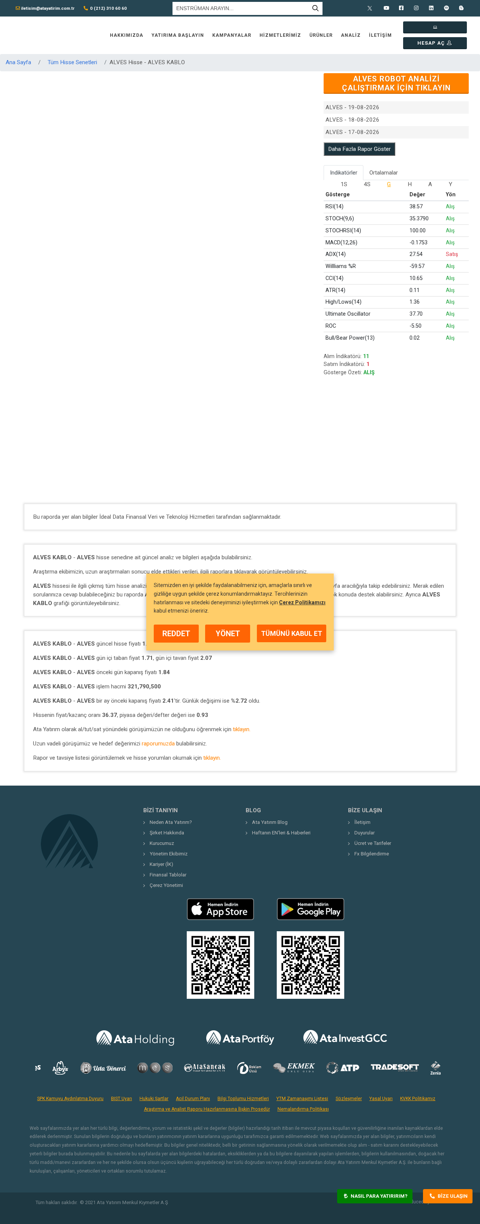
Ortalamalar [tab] (383, 172)
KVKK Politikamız (417, 1098)
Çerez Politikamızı (302, 602)
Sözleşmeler (349, 1098)
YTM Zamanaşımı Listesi (302, 1098)
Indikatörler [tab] (343, 172)
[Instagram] (416, 8)
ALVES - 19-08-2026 (353, 107)
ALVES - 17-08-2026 (353, 132)
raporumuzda (158, 743)
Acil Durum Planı (193, 1098)
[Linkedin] (431, 8)
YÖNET (228, 633)
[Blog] (461, 8)
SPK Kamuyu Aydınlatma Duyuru (70, 1098)
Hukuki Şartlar (154, 1098)
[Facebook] (401, 8)
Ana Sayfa (18, 62)
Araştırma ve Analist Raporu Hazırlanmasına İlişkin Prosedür (207, 1109)
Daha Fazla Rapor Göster (359, 149)
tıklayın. (241, 729)
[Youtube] (386, 8)
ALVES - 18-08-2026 (353, 119)
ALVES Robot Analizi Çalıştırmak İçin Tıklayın (396, 83)
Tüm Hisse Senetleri (72, 62)
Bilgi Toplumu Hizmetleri (243, 1098)
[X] (371, 8)
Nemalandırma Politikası (303, 1109)
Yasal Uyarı (381, 1098)
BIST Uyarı (121, 1098)
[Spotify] (446, 8)
